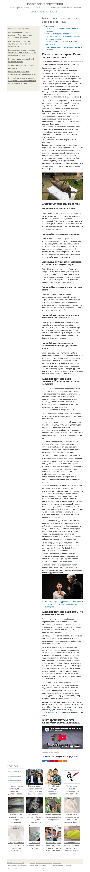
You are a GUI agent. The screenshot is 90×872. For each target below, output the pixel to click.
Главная (34, 11)
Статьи (53, 11)
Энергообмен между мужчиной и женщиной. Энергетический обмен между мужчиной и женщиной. (22, 80)
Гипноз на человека (53, 752)
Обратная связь (57, 863)
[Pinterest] (54, 761)
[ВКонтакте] (46, 761)
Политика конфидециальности (38, 865)
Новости (44, 11)
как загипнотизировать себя (57, 711)
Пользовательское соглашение (44, 863)
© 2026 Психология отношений (15, 863)
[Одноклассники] (62, 761)
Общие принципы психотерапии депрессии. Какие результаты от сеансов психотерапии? (21, 34)
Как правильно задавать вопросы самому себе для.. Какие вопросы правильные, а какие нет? (22, 52)
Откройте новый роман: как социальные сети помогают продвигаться (19, 43)
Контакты (32, 863)
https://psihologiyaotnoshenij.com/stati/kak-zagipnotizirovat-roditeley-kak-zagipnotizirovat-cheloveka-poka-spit (62, 604)
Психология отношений (45, 4)
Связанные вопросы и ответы (57, 33)
